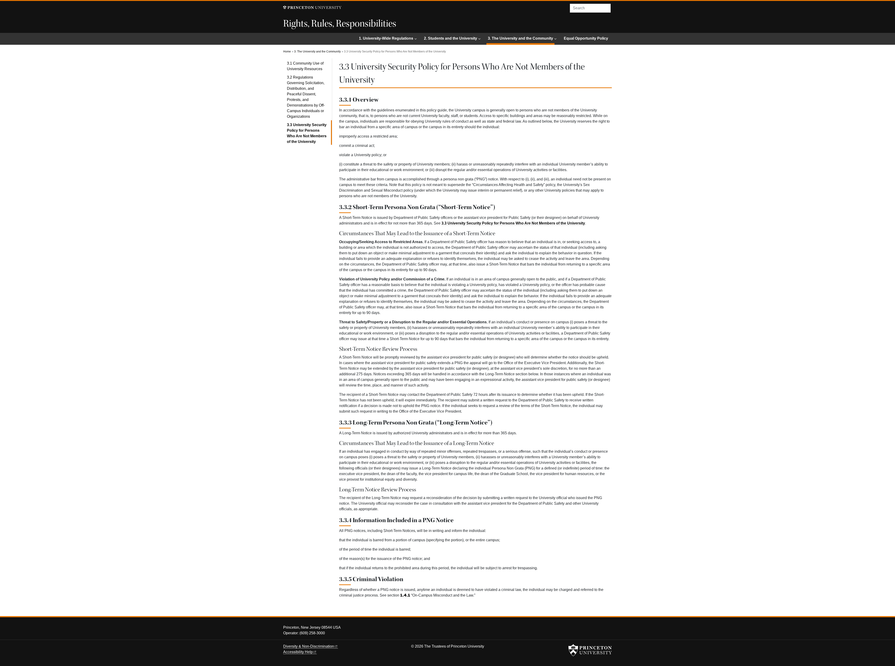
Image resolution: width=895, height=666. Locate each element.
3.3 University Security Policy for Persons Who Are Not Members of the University (309, 133)
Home (287, 51)
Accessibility (298, 652)
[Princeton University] (312, 8)
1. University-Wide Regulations (386, 38)
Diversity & (308, 646)
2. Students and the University (450, 38)
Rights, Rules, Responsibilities (339, 23)
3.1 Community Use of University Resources (305, 66)
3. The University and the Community (521, 38)
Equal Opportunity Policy (586, 38)
